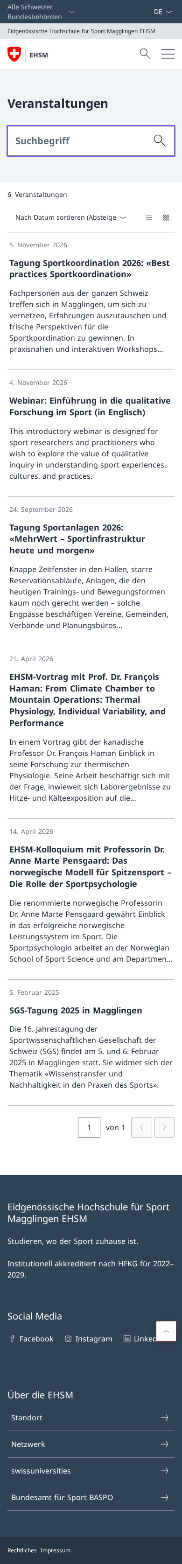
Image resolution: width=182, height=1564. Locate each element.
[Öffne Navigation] (168, 54)
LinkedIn (149, 1339)
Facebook (37, 1339)
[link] (91, 301)
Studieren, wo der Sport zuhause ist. (72, 1241)
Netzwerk (28, 1444)
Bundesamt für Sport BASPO (62, 1497)
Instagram (94, 1339)
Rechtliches (22, 1550)
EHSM (38, 54)
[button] (166, 1331)
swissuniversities (41, 1471)
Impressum (55, 1550)
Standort (26, 1417)
